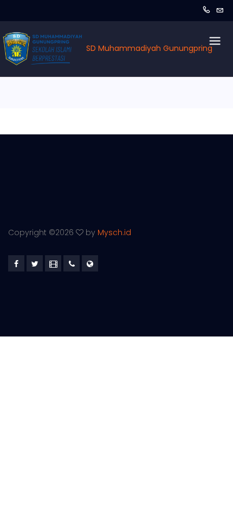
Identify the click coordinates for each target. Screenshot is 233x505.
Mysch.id (114, 232)
